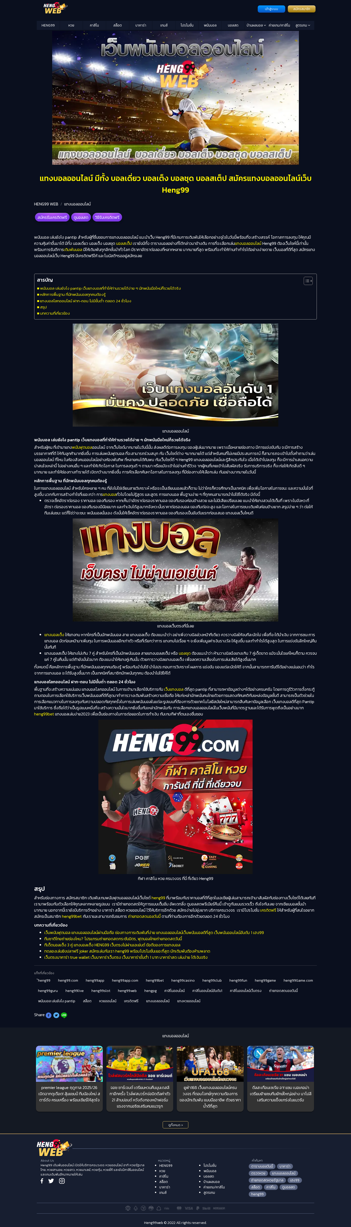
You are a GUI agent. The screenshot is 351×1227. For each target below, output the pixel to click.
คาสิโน (94, 25)
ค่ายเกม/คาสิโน (279, 25)
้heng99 (44, 980)
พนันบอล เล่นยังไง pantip (56, 1001)
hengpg (150, 990)
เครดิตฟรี (268, 910)
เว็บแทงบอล (173, 689)
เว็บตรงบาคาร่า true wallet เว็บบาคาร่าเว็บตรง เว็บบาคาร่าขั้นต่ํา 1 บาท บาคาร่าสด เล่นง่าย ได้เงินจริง (126, 957)
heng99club (212, 980)
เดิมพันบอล (73, 249)
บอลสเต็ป (124, 243)
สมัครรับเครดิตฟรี (52, 217)
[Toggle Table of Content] (305, 280)
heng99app (95, 980)
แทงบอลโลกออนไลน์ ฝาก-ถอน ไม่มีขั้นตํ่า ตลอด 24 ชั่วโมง (85, 301)
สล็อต (117, 25)
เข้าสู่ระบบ (271, 9)
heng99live (75, 990)
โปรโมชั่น (187, 25)
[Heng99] (146, 8)
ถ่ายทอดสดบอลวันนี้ (144, 916)
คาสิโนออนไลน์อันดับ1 (207, 990)
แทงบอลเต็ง (54, 635)
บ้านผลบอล (255, 25)
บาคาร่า (140, 25)
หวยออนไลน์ (107, 1001)
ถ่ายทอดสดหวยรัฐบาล (267, 1180)
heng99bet (44, 714)
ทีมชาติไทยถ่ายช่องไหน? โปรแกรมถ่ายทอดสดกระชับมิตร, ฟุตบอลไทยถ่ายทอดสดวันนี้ (113, 939)
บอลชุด (185, 653)
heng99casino (183, 980)
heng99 (158, 898)
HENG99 (48, 25)
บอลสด (233, 25)
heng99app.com (125, 980)
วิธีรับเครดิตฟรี (107, 217)
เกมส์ (164, 25)
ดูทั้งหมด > (175, 1125)
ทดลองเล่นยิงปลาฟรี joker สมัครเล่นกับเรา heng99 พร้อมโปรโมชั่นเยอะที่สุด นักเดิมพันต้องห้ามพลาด (127, 951)
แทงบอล (109, 494)
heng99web (127, 990)
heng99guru (48, 990)
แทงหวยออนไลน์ (188, 1001)
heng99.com (68, 980)
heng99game (265, 980)
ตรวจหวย (258, 1173)
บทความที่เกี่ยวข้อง (55, 313)
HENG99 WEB (46, 204)
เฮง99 (294, 1180)
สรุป (43, 307)
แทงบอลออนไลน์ (77, 204)
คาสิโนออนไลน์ (174, 990)
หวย (71, 25)
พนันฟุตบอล (82, 447)
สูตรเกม (301, 25)
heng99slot (100, 990)
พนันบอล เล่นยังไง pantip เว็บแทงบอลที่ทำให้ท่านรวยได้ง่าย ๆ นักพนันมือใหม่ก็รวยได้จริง (110, 288)
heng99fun (238, 980)
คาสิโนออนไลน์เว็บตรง (246, 990)
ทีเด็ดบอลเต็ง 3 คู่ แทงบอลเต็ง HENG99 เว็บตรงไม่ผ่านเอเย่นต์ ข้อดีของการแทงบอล (112, 945)
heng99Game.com (298, 980)
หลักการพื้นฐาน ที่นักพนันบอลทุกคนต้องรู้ (73, 294)
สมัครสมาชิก (301, 9)
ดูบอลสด (81, 217)
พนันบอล (210, 25)
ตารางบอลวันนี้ (262, 1166)
